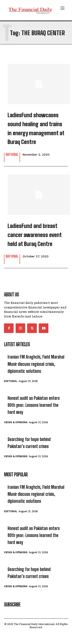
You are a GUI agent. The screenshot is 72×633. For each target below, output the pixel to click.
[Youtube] (43, 328)
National (12, 155)
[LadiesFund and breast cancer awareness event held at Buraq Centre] (36, 193)
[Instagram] (20, 328)
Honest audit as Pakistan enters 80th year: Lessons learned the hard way (34, 405)
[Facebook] (9, 328)
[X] (32, 328)
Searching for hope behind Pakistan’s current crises (29, 443)
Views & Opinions (15, 422)
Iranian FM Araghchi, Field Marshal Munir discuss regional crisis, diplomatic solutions (36, 364)
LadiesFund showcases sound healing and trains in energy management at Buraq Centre (36, 128)
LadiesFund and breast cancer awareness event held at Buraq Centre (35, 234)
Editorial (10, 381)
